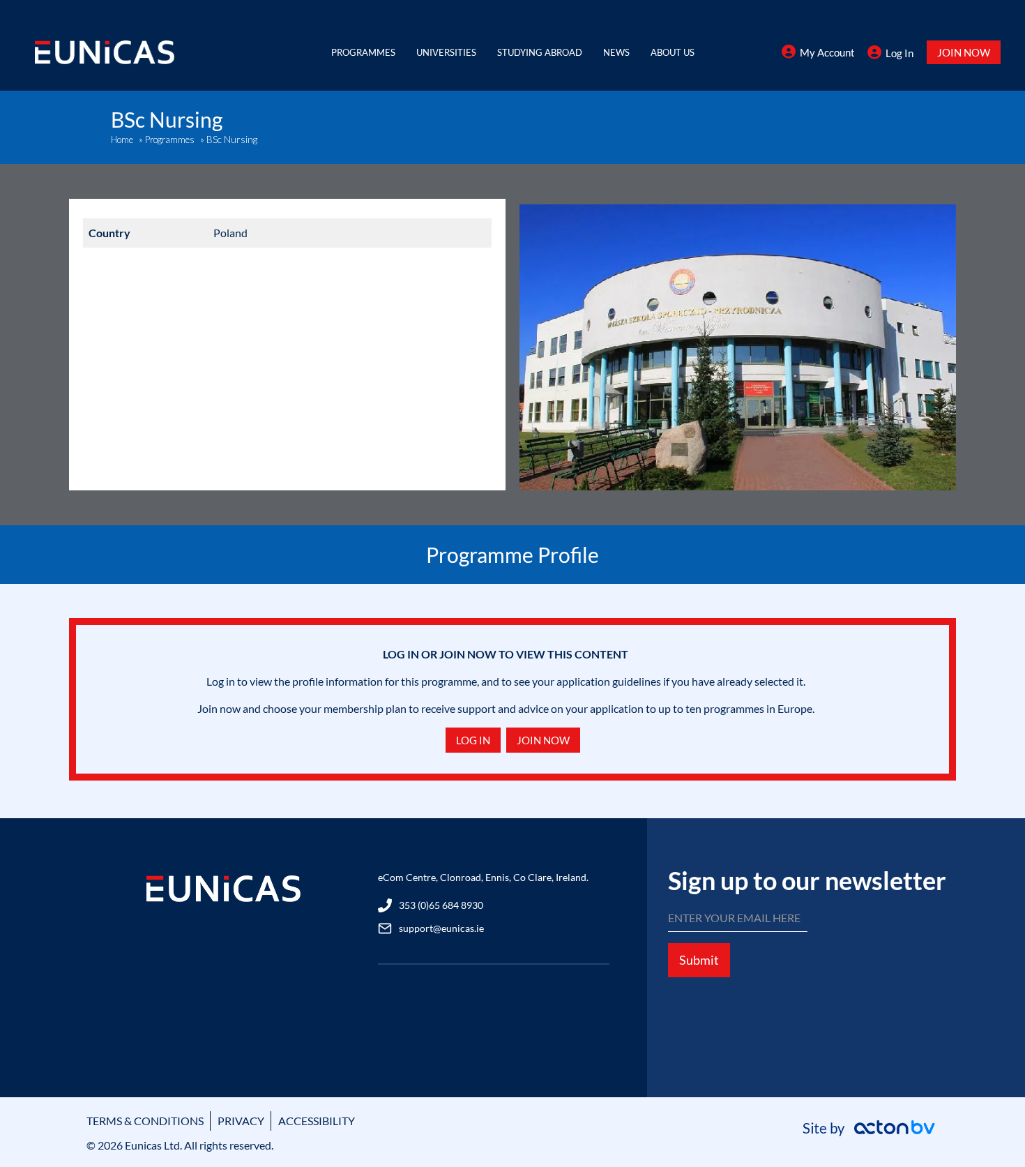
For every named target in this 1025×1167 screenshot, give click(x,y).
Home (122, 139)
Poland (230, 232)
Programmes (363, 52)
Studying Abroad (539, 52)
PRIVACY (241, 1120)
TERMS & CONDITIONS (145, 1120)
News (616, 52)
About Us (672, 52)
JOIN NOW (963, 52)
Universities (446, 52)
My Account (827, 52)
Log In (899, 53)
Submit (699, 960)
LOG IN (473, 740)
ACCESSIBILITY (316, 1120)
